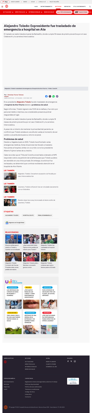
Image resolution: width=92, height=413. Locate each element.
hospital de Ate (28, 215)
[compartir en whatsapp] (53, 96)
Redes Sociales (30, 369)
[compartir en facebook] (46, 96)
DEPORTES (67, 6)
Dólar (33, 1)
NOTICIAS (58, 6)
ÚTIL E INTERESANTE (79, 6)
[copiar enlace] (57, 96)
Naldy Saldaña (54, 1)
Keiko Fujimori (15, 1)
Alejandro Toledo (11, 215)
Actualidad (29, 361)
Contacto (28, 397)
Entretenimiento (9, 381)
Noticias (6, 384)
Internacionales (31, 366)
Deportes (7, 386)
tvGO (36, 6)
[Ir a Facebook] (68, 361)
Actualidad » (19, 98)
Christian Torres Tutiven (15, 95)
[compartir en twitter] (50, 96)
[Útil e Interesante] (31, 281)
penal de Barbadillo (45, 215)
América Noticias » (9, 98)
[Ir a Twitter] (72, 361)
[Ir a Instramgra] (75, 361)
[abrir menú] (2, 6)
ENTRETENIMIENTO (46, 6)
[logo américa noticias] (6, 6)
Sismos (25, 1)
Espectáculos (30, 364)
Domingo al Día (51, 366)
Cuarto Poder (51, 364)
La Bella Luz (42, 1)
